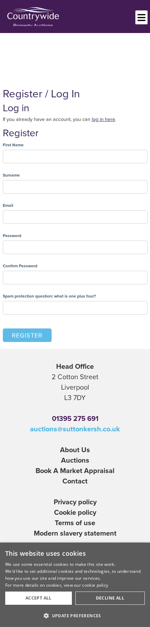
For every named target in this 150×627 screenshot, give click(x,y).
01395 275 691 (75, 418)
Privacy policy (75, 502)
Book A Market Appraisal (75, 470)
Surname (11, 175)
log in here (103, 119)
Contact (75, 481)
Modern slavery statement (75, 533)
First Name (13, 145)
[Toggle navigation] (141, 17)
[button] (75, 615)
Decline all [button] (110, 598)
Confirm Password (20, 266)
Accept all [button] (38, 598)
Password (12, 235)
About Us (75, 450)
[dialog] (75, 585)
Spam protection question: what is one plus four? (49, 296)
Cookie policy (75, 512)
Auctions (75, 460)
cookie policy (95, 585)
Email (8, 205)
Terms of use (75, 523)
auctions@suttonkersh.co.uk (75, 429)
